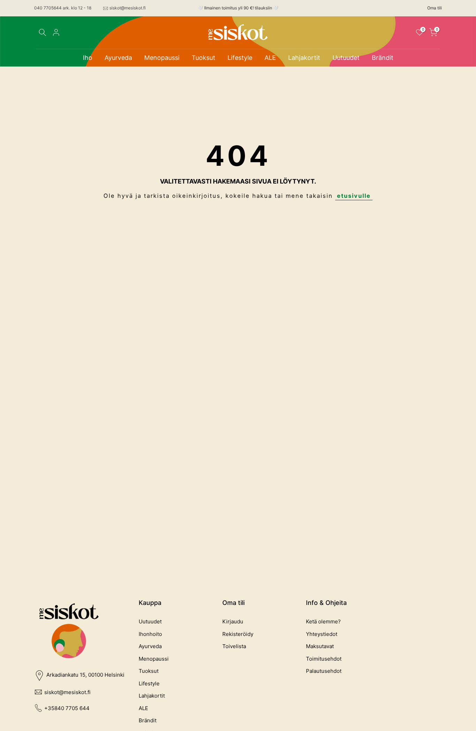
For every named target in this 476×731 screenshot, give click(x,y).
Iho (87, 57)
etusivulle (354, 195)
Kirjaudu (232, 621)
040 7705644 (48, 7)
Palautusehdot (323, 671)
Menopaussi (161, 57)
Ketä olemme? (323, 621)
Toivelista (234, 646)
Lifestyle (240, 57)
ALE (270, 57)
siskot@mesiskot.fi (127, 7)
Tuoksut (203, 57)
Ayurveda (118, 57)
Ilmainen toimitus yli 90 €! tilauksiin (238, 7)
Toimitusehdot (323, 658)
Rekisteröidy (237, 634)
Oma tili (434, 7)
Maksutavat (320, 646)
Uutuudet (346, 57)
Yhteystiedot (321, 634)
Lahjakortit (304, 57)
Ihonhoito (150, 634)
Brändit (382, 57)
